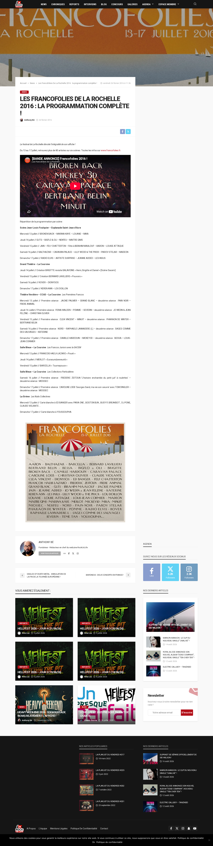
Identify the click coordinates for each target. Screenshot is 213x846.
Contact (104, 828)
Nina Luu (25, 633)
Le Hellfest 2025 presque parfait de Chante (104, 714)
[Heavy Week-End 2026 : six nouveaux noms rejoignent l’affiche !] (44, 704)
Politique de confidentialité (84, 828)
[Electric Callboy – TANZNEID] (153, 671)
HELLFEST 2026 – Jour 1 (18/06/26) (101, 672)
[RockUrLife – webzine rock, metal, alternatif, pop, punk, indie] (19, 828)
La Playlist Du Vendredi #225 (110, 770)
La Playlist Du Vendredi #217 (110, 754)
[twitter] (73, 553)
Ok (93, 842)
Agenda (146, 4)
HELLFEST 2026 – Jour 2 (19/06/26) (39, 672)
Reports (74, 4)
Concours (117, 4)
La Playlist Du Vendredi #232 (110, 786)
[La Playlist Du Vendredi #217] (86, 758)
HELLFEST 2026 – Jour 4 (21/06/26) (39, 628)
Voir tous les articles (49, 553)
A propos (31, 828)
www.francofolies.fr (110, 150)
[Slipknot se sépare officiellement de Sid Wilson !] (170, 617)
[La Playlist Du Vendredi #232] (86, 789)
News (44, 4)
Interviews (90, 4)
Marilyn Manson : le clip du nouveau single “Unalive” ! (176, 639)
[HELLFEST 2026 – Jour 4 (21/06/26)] (44, 617)
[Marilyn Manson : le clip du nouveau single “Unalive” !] (153, 642)
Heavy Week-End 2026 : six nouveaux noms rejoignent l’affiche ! (41, 714)
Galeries (133, 4)
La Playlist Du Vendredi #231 (110, 801)
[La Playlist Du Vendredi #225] (86, 774)
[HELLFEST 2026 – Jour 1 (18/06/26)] (106, 661)
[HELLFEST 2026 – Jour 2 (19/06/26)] (44, 661)
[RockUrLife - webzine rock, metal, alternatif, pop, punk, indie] (18, 4)
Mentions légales (59, 828)
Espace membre (167, 4)
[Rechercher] (195, 4)
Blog (104, 4)
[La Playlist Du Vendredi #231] (86, 805)
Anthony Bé (29, 120)
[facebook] (69, 553)
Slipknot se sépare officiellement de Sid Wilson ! (170, 626)
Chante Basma (90, 720)
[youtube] (194, 828)
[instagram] (77, 553)
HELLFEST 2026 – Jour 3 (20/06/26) (101, 628)
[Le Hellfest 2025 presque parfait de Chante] (106, 704)
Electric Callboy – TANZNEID (177, 667)
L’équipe (43, 828)
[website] (64, 553)
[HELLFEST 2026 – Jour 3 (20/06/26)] (106, 617)
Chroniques (58, 4)
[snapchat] (188, 828)
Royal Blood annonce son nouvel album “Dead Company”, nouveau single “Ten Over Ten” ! (178, 655)
